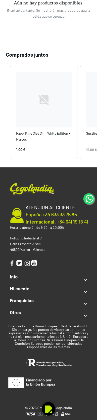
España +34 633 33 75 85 (51, 214)
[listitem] (44, 112)
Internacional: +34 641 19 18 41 (57, 222)
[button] (5, 112)
